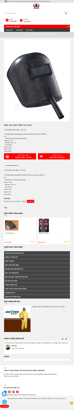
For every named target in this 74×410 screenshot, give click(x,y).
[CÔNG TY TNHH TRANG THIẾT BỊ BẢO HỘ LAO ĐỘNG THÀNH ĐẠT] (37, 5)
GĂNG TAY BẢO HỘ (11, 257)
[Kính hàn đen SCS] (11, 225)
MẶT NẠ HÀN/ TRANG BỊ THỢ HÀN (43, 34)
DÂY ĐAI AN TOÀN (11, 281)
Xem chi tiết (8, 242)
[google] (14, 392)
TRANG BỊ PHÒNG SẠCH (13, 296)
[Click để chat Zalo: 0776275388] (4, 394)
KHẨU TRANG (9, 261)
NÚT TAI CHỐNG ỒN (11, 273)
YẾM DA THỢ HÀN (43, 233)
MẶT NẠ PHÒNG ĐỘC (12, 265)
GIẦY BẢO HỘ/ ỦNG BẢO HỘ (14, 253)
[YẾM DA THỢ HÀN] (44, 225)
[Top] (71, 403)
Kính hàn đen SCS (10, 233)
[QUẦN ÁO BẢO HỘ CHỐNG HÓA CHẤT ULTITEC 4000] (17, 319)
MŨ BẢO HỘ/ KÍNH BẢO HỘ (14, 269)
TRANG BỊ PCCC (10, 293)
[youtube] (10, 392)
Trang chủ (27, 34)
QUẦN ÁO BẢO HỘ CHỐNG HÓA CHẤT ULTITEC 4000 (48, 307)
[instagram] (18, 392)
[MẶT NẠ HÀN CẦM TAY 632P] (37, 81)
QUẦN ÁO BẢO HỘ (11, 285)
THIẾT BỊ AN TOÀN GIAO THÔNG (16, 289)
